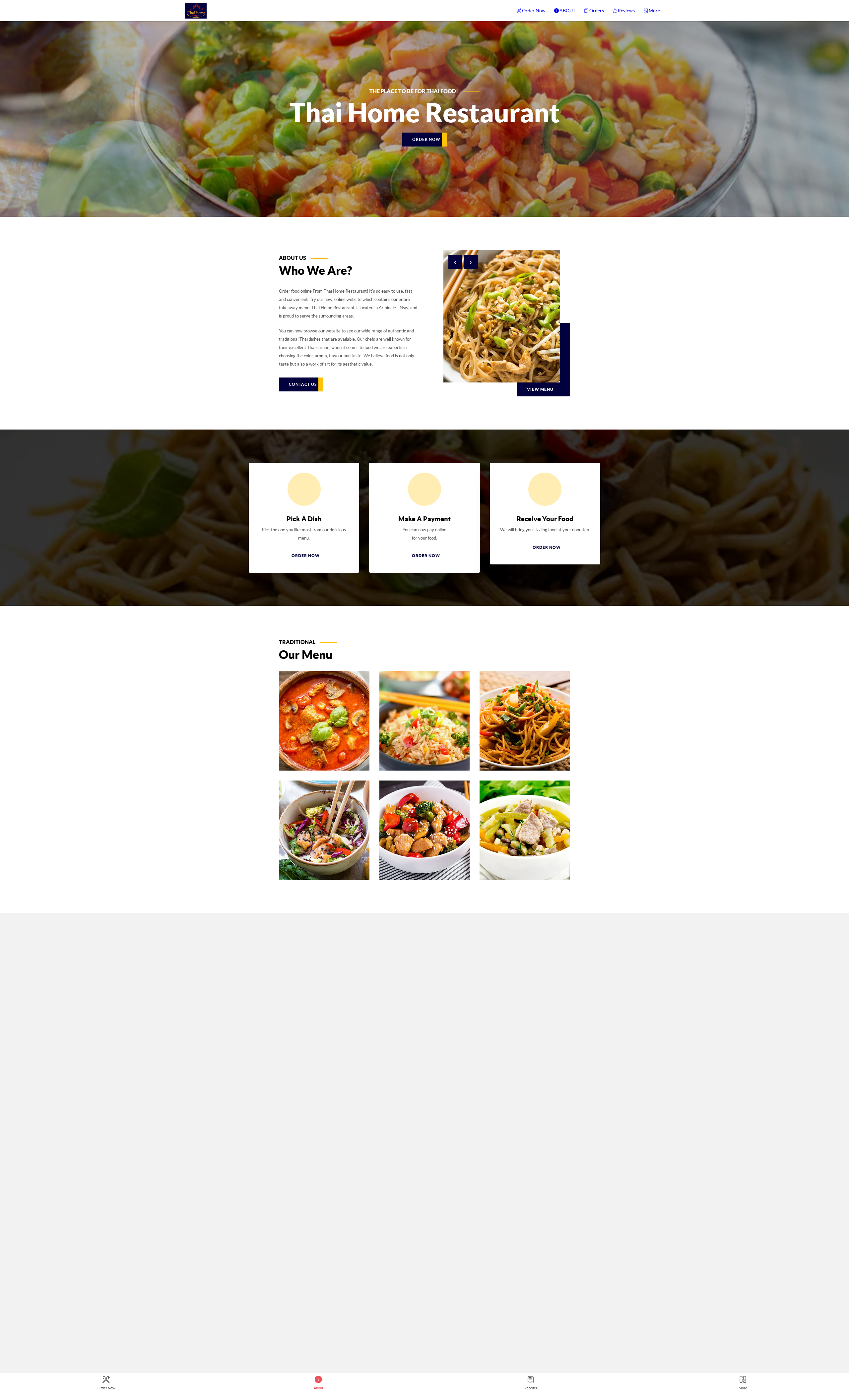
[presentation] (455, 262)
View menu (540, 389)
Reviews (626, 10)
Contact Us (303, 384)
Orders (596, 10)
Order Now (534, 10)
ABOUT (567, 10)
